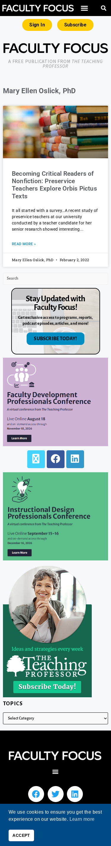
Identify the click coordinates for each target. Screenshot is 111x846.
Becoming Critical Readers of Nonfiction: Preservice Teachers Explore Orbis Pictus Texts (54, 185)
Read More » (24, 244)
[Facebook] (56, 459)
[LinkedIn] (75, 459)
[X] (36, 459)
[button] (84, 8)
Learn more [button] (82, 819)
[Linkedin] (75, 794)
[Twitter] (56, 794)
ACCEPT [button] (21, 835)
